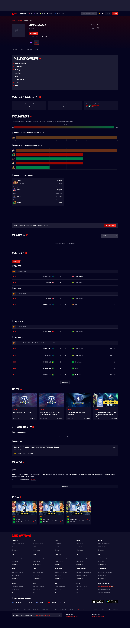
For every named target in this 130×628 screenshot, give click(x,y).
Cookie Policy (36, 609)
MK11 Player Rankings (81, 586)
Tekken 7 (58, 555)
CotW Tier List (79, 543)
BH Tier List (101, 561)
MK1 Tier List (15, 561)
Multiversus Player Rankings (105, 572)
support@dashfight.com (72, 616)
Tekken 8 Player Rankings (18, 543)
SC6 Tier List (36, 575)
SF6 (37, 13)
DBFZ (77, 555)
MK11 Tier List (79, 589)
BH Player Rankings (103, 558)
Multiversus (102, 569)
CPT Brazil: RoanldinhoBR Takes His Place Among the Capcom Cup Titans (104, 395)
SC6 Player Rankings (38, 572)
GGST (13, 569)
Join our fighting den (22, 598)
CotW (50, 13)
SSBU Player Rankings (38, 558)
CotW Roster (79, 547)
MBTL (35, 583)
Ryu (19, 180)
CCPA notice (45, 609)
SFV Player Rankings (60, 586)
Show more (15, 550)
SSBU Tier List (36, 561)
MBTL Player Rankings (38, 586)
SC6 (34, 569)
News (16, 76)
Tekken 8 (15, 540)
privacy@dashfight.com (98, 616)
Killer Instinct (81, 569)
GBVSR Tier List (102, 547)
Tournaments (19, 79)
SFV (56, 583)
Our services (54, 609)
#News (15, 409)
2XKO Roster (58, 543)
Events (95, 609)
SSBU (34, 555)
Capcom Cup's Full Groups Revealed (76, 394)
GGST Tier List (15, 575)
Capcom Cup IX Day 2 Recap (20, 394)
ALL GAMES (23, 13)
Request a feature (80, 609)
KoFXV (14, 583)
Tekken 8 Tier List (16, 547)
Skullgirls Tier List (59, 575)
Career (17, 82)
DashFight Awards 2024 (104, 586)
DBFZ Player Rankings (81, 558)
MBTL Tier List (36, 589)
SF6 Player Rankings (38, 543)
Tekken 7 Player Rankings (61, 558)
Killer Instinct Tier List (81, 575)
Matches (18, 73)
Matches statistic (20, 63)
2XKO (43, 13)
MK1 (13, 555)
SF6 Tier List (36, 547)
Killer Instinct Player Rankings (83, 572)
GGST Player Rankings (17, 572)
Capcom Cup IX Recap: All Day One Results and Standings (51, 395)
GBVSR (58, 13)
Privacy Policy (26, 609)
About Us (71, 609)
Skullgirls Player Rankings (61, 572)
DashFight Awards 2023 (104, 589)
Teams (108, 609)
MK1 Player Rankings (17, 558)
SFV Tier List (58, 589)
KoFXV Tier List (15, 589)
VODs (16, 86)
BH (99, 555)
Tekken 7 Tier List (59, 561)
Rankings (18, 70)
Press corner (63, 609)
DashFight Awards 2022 (104, 592)
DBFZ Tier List (79, 561)
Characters (18, 67)
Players (102, 609)
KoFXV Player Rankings (17, 586)
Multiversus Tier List (103, 575)
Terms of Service (16, 609)
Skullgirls (58, 569)
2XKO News (58, 547)
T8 (31, 13)
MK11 (78, 583)
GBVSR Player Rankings (104, 543)
